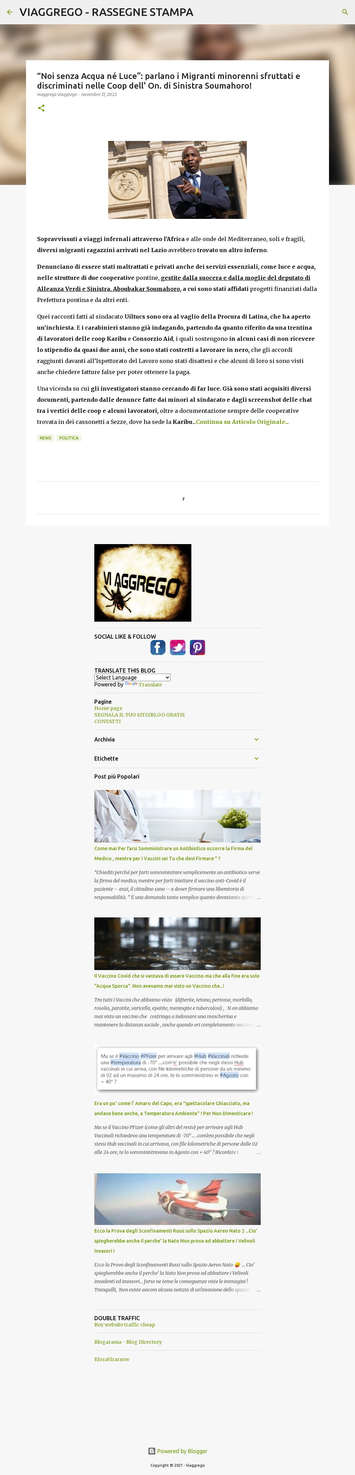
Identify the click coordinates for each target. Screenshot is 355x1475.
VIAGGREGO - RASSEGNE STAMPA (106, 12)
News (45, 438)
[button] (41, 108)
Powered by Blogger (181, 1451)
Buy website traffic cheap (124, 1325)
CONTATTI (107, 721)
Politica (68, 438)
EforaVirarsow (111, 1359)
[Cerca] (345, 12)
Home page (108, 708)
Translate (150, 685)
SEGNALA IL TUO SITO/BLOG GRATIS (139, 715)
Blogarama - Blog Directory (128, 1342)
